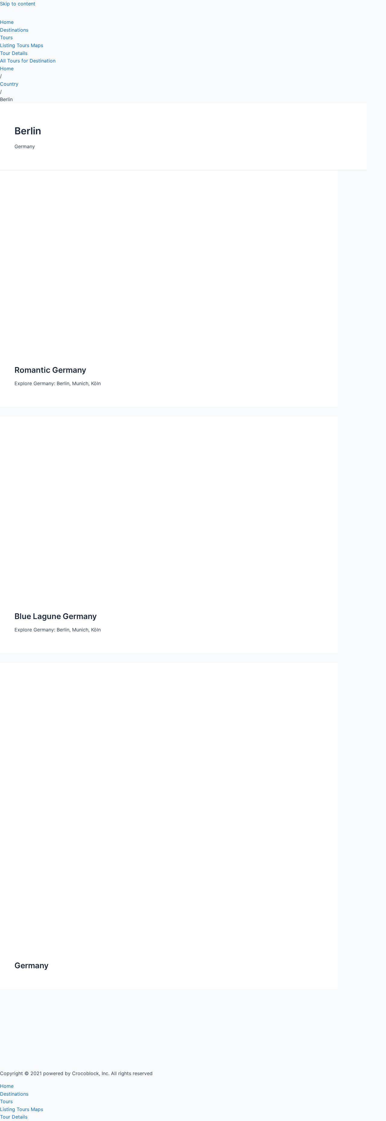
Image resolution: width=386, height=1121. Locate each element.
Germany (31, 965)
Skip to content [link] (17, 4)
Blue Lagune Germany (55, 616)
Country (9, 84)
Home (7, 68)
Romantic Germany (50, 370)
